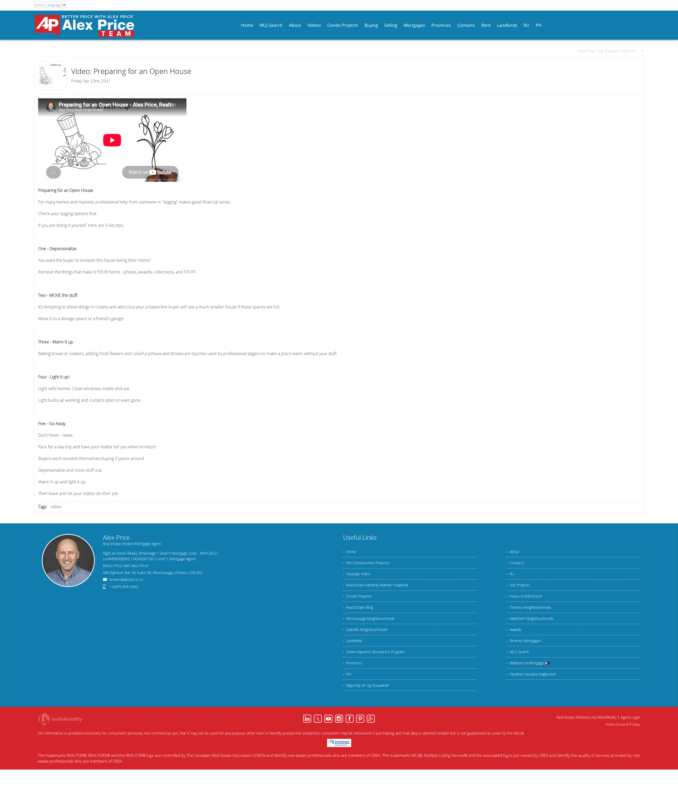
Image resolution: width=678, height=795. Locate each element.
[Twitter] (318, 719)
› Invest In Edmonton (524, 596)
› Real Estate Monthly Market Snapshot (375, 585)
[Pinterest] (360, 719)
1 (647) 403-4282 (123, 586)
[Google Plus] (371, 719)
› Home (349, 551)
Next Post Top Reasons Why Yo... (608, 51)
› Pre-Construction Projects (366, 562)
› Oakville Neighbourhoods (365, 629)
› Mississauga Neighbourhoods (369, 618)
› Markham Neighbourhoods (530, 618)
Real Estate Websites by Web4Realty (586, 717)
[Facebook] (350, 719)
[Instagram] (339, 719)
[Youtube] (328, 719)
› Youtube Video (356, 573)
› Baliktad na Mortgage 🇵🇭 (528, 662)
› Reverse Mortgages (523, 640)
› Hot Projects (518, 585)
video (56, 507)
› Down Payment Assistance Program (374, 651)
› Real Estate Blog (358, 607)
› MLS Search (517, 651)
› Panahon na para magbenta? (531, 674)
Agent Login (630, 717)
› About (512, 551)
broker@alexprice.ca (126, 579)
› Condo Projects (357, 596)
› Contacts (515, 562)
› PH (347, 674)
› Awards (513, 629)
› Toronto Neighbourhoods (528, 607)
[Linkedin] (307, 719)
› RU (510, 573)
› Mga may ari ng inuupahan (366, 685)
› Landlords (352, 640)
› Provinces (352, 662)
